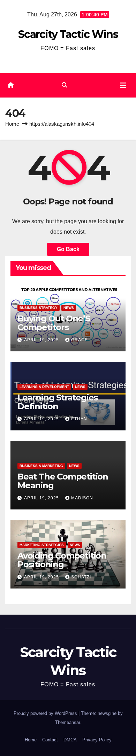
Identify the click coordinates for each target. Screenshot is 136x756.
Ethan (79, 418)
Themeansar (67, 722)
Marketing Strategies (42, 545)
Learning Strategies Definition (57, 401)
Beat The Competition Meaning (62, 480)
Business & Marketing (41, 466)
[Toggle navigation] (123, 85)
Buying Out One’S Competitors (53, 322)
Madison (82, 498)
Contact (50, 739)
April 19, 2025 (42, 339)
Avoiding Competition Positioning (61, 560)
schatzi (81, 577)
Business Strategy (39, 308)
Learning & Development (44, 387)
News (68, 308)
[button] (64, 85)
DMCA (70, 739)
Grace (79, 339)
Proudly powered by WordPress (46, 713)
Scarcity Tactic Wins (68, 34)
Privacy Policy (97, 739)
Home (12, 124)
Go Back (68, 249)
